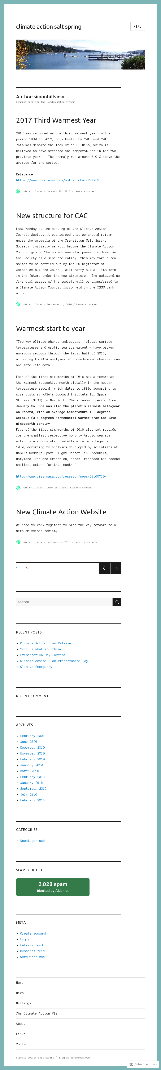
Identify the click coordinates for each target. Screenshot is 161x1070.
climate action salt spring (49, 26)
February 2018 (32, 777)
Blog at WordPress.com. (75, 1057)
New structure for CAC (52, 215)
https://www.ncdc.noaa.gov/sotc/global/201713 (57, 180)
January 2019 (31, 765)
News (20, 993)
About (21, 1023)
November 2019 (32, 753)
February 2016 (32, 800)
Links (21, 1034)
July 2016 (28, 794)
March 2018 (29, 771)
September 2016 (33, 788)
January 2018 (31, 782)
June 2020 (28, 741)
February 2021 (32, 736)
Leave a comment (86, 191)
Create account (33, 933)
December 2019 (32, 747)
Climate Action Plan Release (45, 643)
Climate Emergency (36, 666)
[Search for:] (64, 602)
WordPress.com (32, 957)
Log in (26, 939)
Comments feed (32, 951)
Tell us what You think (41, 649)
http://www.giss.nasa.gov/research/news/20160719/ (61, 476)
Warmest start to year (50, 328)
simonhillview (33, 191)
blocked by (58, 888)
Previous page (104, 568)
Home (20, 982)
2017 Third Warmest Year (56, 120)
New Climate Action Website (61, 512)
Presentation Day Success (43, 655)
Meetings (23, 1003)
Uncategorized (32, 840)
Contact (22, 1044)
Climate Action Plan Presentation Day (54, 661)
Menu (138, 26)
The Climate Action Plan (38, 1013)
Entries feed (31, 945)
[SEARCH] (117, 602)
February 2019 (32, 759)
